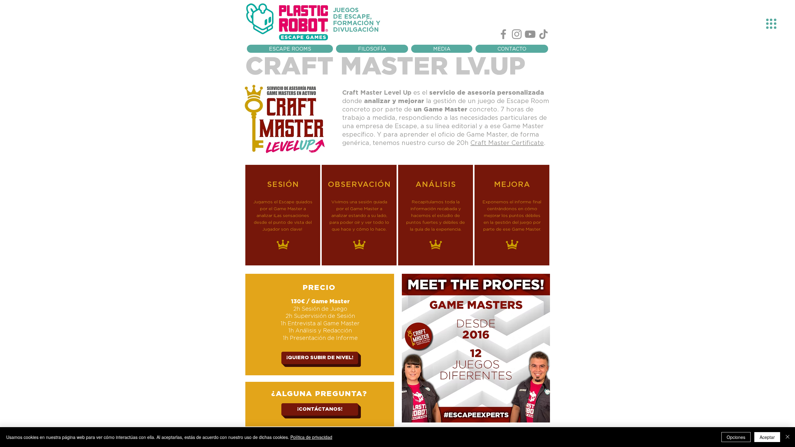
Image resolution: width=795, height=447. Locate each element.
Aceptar (767, 437)
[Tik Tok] (543, 34)
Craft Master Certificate (507, 142)
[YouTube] (530, 34)
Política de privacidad (311, 437)
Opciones (736, 437)
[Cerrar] (787, 437)
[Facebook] (503, 34)
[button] (441, 49)
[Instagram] (516, 34)
